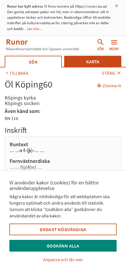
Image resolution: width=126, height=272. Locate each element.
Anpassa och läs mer (63, 259)
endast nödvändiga (63, 229)
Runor (17, 41)
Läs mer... (34, 28)
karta (93, 61)
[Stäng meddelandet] (116, 6)
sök (33, 62)
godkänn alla (63, 246)
